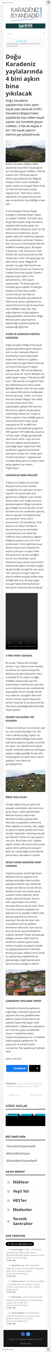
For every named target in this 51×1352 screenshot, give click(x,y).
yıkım (35, 1086)
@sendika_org (18, 1265)
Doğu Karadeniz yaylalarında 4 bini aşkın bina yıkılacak (24, 74)
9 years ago (11, 1260)
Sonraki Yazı (37, 1095)
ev (25, 1083)
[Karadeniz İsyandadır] (25, 14)
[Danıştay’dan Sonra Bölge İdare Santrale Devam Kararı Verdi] (25, 1115)
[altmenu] (25, 25)
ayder (19, 1083)
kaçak (30, 1083)
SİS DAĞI (38, 1083)
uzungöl (20, 1086)
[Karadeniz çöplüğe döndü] (12, 1115)
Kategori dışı (22, 41)
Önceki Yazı (13, 1095)
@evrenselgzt (17, 1249)
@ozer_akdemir (18, 1313)
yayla (29, 1086)
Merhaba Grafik (25, 1344)
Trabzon (10, 1086)
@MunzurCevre (18, 1281)
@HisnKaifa (16, 1297)
